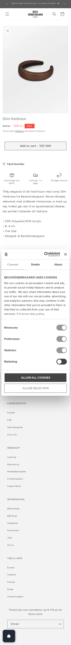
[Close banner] (65, 254)
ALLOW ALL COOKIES (35, 377)
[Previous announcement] (7, 4)
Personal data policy (30, 313)
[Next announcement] (64, 4)
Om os (10, 545)
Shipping (19, 131)
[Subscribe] (60, 624)
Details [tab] (35, 264)
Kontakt (11, 413)
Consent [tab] (12, 264)
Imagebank (12, 523)
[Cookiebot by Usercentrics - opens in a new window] (45, 254)
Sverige (11, 582)
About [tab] (58, 264)
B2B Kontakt (13, 509)
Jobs (9, 538)
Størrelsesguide (15, 427)
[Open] (9, 636)
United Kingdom (15, 596)
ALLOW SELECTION (35, 388)
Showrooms (13, 530)
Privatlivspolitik (15, 479)
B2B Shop (12, 516)
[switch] (61, 339)
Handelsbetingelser (16, 471)
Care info (12, 434)
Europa (11, 567)
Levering (11, 457)
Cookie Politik (14, 486)
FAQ (9, 420)
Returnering (13, 464)
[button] (7, 14)
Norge (10, 589)
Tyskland (11, 575)
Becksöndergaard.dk (40, 642)
